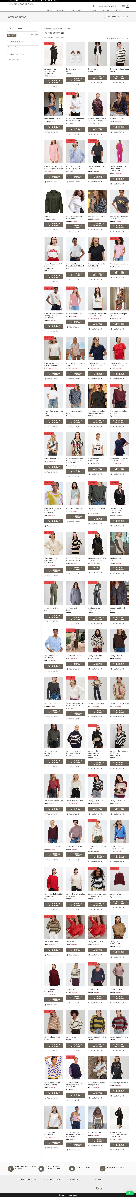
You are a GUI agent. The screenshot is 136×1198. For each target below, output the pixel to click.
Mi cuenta (14, 1)
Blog (99, 1179)
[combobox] (22, 46)
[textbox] (22, 46)
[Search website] (128, 10)
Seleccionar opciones (54, 81)
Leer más (94, 568)
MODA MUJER (53, 29)
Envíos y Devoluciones (28, 1179)
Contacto (23, 1)
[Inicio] (104, 17)
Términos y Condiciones (54, 1179)
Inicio (46, 29)
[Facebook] (97, 1188)
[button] (51, 86)
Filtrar (11, 35)
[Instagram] (101, 1188)
